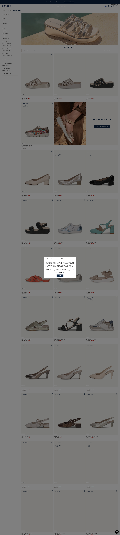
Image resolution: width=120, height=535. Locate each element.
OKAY (60, 275)
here (47, 269)
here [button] (47, 271)
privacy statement (60, 272)
